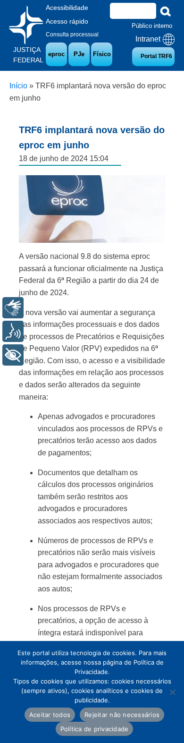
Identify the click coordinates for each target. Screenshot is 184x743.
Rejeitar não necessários (121, 714)
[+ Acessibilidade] (13, 355)
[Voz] (13, 331)
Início (18, 86)
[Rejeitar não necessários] (172, 692)
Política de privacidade (94, 729)
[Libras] (13, 307)
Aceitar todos (49, 714)
